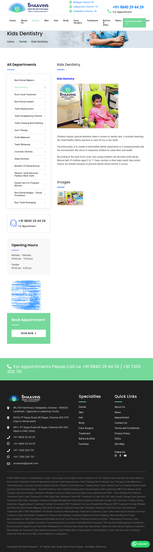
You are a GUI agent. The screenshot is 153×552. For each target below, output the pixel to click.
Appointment (122, 417)
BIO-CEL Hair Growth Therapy (116, 496)
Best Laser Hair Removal (94, 493)
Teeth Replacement (68, 481)
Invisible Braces (35, 478)
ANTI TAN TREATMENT (30, 511)
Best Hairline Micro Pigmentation (75, 530)
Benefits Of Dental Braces (130, 478)
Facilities (84, 443)
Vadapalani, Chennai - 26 (85, 11)
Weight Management (61, 500)
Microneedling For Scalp (122, 515)
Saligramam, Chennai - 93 (85, 7)
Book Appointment (133, 21)
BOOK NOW (27, 333)
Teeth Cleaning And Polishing (94, 481)
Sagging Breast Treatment (31, 504)
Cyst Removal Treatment (78, 519)
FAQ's (118, 438)
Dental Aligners (100, 530)
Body (66, 20)
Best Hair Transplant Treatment (34, 500)
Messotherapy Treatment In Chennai (83, 511)
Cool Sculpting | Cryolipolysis (52, 534)
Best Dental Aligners (31, 507)
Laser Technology (54, 478)
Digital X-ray (29, 526)
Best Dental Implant (90, 489)
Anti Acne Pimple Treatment (30, 493)
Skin (46, 20)
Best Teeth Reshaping (68, 489)
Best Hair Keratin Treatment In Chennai (38, 515)
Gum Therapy (116, 481)
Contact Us (121, 422)
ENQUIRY (143, 544)
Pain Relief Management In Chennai (54, 526)
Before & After (106, 22)
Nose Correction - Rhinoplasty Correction (112, 519)
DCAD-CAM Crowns (17, 478)
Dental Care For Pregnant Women (123, 485)
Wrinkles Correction (55, 493)
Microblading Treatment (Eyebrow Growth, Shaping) (84, 515)
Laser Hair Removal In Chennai (124, 530)
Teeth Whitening (15, 485)
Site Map (119, 443)
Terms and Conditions (127, 428)
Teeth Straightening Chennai (44, 481)
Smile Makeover (132, 481)
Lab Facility (69, 478)
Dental (35, 20)
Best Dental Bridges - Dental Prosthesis (36, 489)
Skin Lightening (108, 489)
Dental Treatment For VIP (89, 478)
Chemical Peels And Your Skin (21, 534)
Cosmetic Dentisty (33, 485)
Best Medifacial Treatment (20, 530)
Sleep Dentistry (51, 485)
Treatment (92, 20)
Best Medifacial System (46, 530)
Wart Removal (73, 493)
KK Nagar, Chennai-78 (83, 2)
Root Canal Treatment (18, 481)
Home (13, 20)
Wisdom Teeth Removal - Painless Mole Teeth (82, 485)
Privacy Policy (122, 433)
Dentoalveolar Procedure (90, 522)
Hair (56, 20)
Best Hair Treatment (60, 496)
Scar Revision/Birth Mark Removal (47, 519)
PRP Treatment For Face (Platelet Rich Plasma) (89, 504)
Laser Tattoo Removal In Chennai (118, 511)
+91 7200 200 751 (24, 456)
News (118, 20)
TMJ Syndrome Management (117, 522)
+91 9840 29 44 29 (128, 7)
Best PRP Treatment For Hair (86, 496)
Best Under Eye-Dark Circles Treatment (92, 526)
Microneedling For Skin (18, 519)
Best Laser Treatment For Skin (34, 496)
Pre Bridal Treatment (53, 511)
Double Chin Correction (116, 500)
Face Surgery (78, 21)
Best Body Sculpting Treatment (88, 500)
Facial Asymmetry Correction (61, 522)
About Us (24, 21)
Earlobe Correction (55, 504)
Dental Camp (109, 478)
